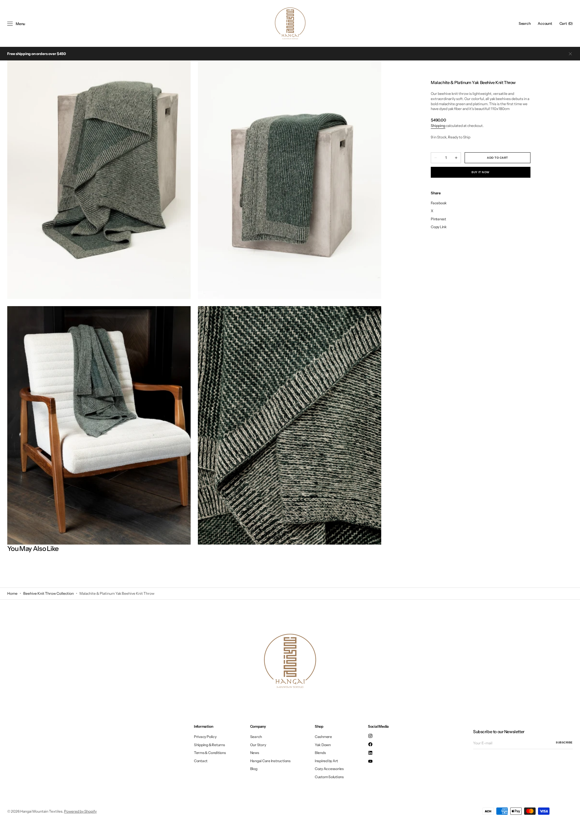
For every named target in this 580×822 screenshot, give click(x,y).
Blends (320, 752)
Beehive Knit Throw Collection (48, 593)
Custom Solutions (329, 777)
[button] (525, 23)
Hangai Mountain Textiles (41, 811)
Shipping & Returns (209, 745)
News (254, 752)
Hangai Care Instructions (270, 761)
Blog (253, 768)
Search (256, 737)
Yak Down (323, 745)
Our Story (258, 745)
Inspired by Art (326, 761)
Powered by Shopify (80, 811)
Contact (201, 761)
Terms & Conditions (210, 752)
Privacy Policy (205, 737)
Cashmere (323, 737)
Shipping (438, 125)
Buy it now (480, 172)
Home (12, 593)
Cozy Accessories (329, 768)
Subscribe (564, 742)
